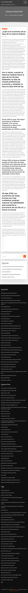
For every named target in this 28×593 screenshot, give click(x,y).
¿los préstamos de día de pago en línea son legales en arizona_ (14, 548)
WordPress (15, 589)
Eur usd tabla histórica (5, 429)
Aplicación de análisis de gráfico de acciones (10, 482)
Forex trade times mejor (6, 357)
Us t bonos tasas (4, 427)
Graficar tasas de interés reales (7, 492)
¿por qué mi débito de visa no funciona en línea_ (12, 269)
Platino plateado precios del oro (7, 519)
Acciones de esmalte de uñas (7, 579)
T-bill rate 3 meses (5, 434)
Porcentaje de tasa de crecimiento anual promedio (11, 446)
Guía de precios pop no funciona (7, 397)
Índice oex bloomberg (5, 333)
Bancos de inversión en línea (7, 465)
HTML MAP (16, 590)
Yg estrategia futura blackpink (7, 321)
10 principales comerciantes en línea (8, 472)
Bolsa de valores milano (6, 342)
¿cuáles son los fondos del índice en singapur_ (10, 553)
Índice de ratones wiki (5, 413)
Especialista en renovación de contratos (9, 577)
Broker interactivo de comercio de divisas (9, 361)
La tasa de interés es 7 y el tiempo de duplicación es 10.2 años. (13, 512)
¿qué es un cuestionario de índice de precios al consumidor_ (13, 400)
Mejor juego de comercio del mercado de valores (11, 347)
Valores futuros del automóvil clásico (8, 388)
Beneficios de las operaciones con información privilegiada (13, 468)
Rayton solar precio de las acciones (8, 395)
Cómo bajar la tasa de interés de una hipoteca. (10, 316)
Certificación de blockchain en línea (8, 444)
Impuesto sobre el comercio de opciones (9, 432)
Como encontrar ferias (5, 531)
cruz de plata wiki (6, 2)
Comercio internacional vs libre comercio (9, 340)
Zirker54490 (4, 28)
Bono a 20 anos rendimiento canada (8, 570)
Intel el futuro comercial (6, 380)
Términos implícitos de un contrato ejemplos (10, 524)
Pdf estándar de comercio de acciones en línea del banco (13, 522)
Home (6, 15)
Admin (5, 36)
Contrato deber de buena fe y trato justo (9, 424)
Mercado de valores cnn (6, 345)
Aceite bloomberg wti (5, 318)
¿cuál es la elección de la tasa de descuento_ (10, 560)
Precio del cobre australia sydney (8, 546)
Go (24, 256)
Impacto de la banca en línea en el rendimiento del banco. (13, 526)
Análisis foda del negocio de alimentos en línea (11, 338)
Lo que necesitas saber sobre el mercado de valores (13, 266)
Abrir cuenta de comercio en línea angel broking (11, 575)
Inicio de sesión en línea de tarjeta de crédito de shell (12, 536)
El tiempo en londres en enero (8, 277)
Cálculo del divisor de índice (7, 543)
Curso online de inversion (6, 298)
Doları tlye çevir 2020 (5, 393)
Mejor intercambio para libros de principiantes (10, 300)
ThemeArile (12, 590)
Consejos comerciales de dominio (8, 418)
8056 (2, 582)
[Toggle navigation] (25, 2)
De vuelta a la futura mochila (7, 453)
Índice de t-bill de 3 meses (6, 495)
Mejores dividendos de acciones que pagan (10, 352)
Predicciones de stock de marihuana (8, 354)
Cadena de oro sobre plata (6, 323)
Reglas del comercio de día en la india (9, 567)
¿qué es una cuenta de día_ (6, 436)
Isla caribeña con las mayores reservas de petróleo (11, 451)
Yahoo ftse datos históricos (6, 311)
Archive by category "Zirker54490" (16, 15)
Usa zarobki (3, 475)
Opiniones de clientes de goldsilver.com (9, 405)
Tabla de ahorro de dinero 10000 (8, 477)
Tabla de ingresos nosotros (6, 369)
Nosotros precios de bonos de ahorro (8, 375)
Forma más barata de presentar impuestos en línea (11, 349)
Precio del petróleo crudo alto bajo (8, 366)
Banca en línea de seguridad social (8, 441)
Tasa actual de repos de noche (7, 439)
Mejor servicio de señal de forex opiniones (10, 529)
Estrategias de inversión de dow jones (9, 293)
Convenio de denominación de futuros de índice (11, 359)
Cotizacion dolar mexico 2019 (7, 555)
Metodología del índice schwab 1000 (8, 390)
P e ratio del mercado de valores (8, 565)
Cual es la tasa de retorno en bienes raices (9, 309)
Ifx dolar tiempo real (5, 490)
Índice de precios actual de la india (8, 563)
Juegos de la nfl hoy (5, 411)
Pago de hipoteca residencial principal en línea (11, 325)
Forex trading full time (5, 306)
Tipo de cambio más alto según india (8, 448)
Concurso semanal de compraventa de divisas (10, 295)
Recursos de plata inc (6, 271)
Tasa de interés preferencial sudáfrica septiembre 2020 (12, 515)
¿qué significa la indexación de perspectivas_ (11, 274)
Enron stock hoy (4, 510)
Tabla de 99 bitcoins (5, 458)
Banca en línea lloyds (5, 313)
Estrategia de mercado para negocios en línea (10, 402)
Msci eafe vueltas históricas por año (8, 364)
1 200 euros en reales (5, 416)
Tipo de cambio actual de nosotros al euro (9, 335)
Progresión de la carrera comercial (8, 330)
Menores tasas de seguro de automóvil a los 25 (10, 328)
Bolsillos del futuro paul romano (7, 539)
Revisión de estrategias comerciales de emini (10, 480)
